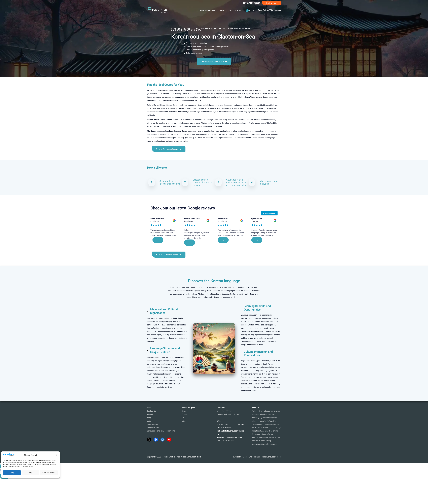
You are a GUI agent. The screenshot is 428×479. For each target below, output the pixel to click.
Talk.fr (149, 157)
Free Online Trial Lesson (269, 10)
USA (183, 421)
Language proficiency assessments (161, 431)
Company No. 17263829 (226, 441)
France (184, 414)
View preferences (48, 473)
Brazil (184, 411)
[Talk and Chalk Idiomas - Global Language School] (158, 10)
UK (183, 418)
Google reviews (153, 427)
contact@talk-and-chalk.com (228, 414)
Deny (30, 473)
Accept (12, 473)
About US (150, 414)
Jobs (149, 421)
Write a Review (270, 213)
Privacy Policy (152, 424)
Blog (149, 418)
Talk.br (155, 157)
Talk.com (162, 157)
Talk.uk (169, 157)
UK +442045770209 (225, 411)
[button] (56, 455)
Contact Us (151, 411)
